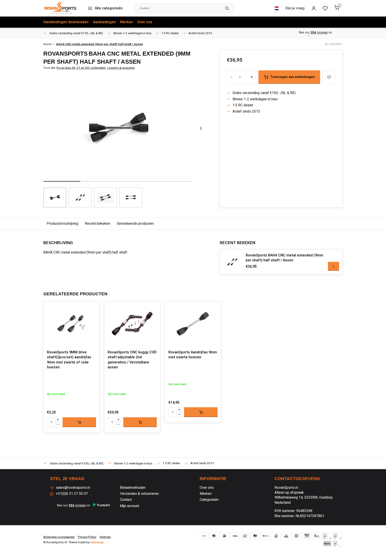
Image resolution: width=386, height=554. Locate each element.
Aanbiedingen (104, 22)
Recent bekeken (97, 223)
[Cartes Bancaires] (296, 536)
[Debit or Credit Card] (337, 543)
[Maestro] (255, 536)
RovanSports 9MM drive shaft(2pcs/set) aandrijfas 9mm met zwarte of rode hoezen (69, 360)
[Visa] (234, 536)
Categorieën (209, 499)
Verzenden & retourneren (139, 493)
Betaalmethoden (132, 487)
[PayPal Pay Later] (337, 536)
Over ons (144, 22)
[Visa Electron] (306, 536)
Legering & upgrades (121, 68)
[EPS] (317, 536)
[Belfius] (265, 536)
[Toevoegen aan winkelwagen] (79, 422)
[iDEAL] (224, 536)
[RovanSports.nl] (61, 8)
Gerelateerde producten (135, 223)
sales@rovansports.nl (73, 487)
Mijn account (129, 506)
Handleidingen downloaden (65, 22)
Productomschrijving (62, 223)
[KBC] (286, 536)
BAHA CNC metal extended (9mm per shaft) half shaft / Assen (99, 44)
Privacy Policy (87, 537)
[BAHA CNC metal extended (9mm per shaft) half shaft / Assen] (232, 262)
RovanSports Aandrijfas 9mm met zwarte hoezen (192, 355)
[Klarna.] (327, 543)
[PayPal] (327, 536)
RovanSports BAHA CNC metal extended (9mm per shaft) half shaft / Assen (284, 258)
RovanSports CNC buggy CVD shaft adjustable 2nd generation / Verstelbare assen (132, 360)
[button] (200, 128)
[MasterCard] (214, 536)
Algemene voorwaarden (59, 537)
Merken (126, 22)
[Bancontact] (245, 536)
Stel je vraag (294, 8)
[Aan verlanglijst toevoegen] (92, 308)
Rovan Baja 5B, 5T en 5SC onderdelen (81, 68)
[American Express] (276, 536)
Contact (126, 499)
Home (47, 44)
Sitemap (105, 537)
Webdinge (97, 542)
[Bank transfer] (204, 536)
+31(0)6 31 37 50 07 (72, 493)
